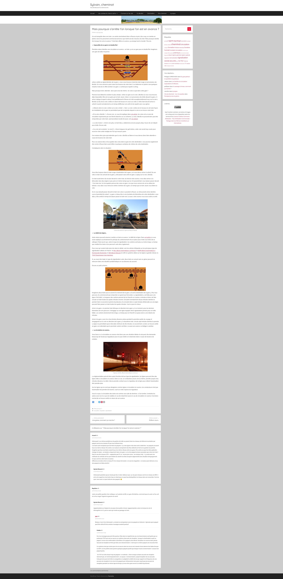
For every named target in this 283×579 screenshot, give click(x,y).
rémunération (173, 58)
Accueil (92, 13)
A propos (172, 13)
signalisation (108, 410)
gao (96, 516)
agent (171, 41)
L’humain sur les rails (127, 13)
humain (167, 50)
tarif (177, 61)
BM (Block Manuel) (115, 253)
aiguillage (177, 41)
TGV (182, 61)
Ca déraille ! (140, 13)
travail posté (182, 63)
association (184, 41)
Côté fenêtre (150, 13)
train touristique (175, 63)
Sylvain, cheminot (102, 4)
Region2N (166, 55)
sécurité (173, 61)
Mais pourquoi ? (98, 408)
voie (165, 65)
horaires (187, 47)
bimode (165, 44)
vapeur (188, 63)
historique (181, 47)
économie (172, 65)
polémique (176, 53)
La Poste (184, 50)
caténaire (169, 44)
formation (171, 47)
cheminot (176, 44)
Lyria (187, 50)
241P (167, 41)
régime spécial (185, 55)
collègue (166, 47)
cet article (134, 114)
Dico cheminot (162, 13)
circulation (96, 410)
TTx (185, 63)
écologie (168, 65)
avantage (188, 41)
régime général (176, 55)
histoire (177, 47)
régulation (102, 410)
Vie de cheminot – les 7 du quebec (174, 94)
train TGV (170, 63)
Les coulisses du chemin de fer (107, 13)
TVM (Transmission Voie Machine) (102, 255)
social (166, 61)
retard (170, 55)
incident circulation (176, 50)
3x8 (165, 41)
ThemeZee (111, 576)
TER (179, 61)
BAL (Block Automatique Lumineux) (125, 250)
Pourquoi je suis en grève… (171, 96)
